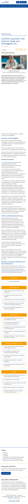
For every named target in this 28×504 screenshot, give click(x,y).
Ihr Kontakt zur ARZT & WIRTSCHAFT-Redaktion (13, 457)
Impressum (19, 495)
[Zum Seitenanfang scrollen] (25, 501)
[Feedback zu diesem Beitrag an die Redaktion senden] (25, 49)
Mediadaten (5, 454)
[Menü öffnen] (17, 2)
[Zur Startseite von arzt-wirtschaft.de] (5, 2)
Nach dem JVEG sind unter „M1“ (10, 162)
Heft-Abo (23, 496)
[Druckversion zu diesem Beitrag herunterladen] (17, 49)
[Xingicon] (16, 501)
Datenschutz (17, 496)
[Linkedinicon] (18, 501)
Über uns (5, 452)
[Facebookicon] (10, 501)
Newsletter (5, 455)
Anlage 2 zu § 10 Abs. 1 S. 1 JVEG (15, 197)
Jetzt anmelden (5, 473)
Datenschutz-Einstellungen (14, 498)
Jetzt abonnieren (13, 281)
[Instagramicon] (12, 501)
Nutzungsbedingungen (8, 496)
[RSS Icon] (14, 501)
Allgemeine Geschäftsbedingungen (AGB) (12, 458)
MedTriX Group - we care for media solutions (13, 460)
